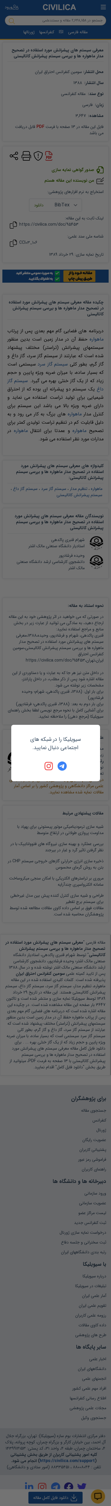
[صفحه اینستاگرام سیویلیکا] (49, 766)
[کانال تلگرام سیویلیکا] (62, 766)
